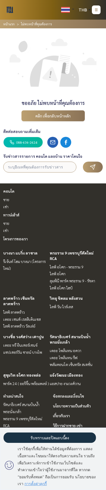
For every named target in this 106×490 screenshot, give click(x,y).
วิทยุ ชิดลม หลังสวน (66, 298)
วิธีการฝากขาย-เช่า (67, 425)
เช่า (5, 206)
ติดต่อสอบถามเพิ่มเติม (21, 131)
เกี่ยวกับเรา (61, 415)
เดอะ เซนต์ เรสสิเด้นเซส (22, 319)
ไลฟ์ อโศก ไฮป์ (61, 287)
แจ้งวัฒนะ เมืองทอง (66, 375)
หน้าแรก (9, 24)
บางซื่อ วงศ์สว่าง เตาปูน (23, 336)
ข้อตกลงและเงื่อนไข (68, 396)
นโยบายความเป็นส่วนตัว (72, 405)
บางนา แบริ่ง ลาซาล (20, 252)
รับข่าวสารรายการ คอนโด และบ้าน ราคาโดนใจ (42, 156)
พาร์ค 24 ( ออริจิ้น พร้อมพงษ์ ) (26, 383)
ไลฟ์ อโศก (58, 273)
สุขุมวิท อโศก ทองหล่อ (22, 375)
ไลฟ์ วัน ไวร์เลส (61, 306)
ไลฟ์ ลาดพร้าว (14, 312)
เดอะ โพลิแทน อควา (65, 350)
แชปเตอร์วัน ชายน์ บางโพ (22, 352)
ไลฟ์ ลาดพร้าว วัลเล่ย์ (19, 325)
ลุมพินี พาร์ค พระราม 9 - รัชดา (72, 280)
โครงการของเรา (15, 238)
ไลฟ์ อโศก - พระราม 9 (66, 266)
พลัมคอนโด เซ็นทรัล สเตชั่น (71, 364)
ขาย (6, 199)
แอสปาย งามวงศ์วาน (65, 383)
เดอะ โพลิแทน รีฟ (63, 357)
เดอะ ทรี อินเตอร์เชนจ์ (20, 345)
